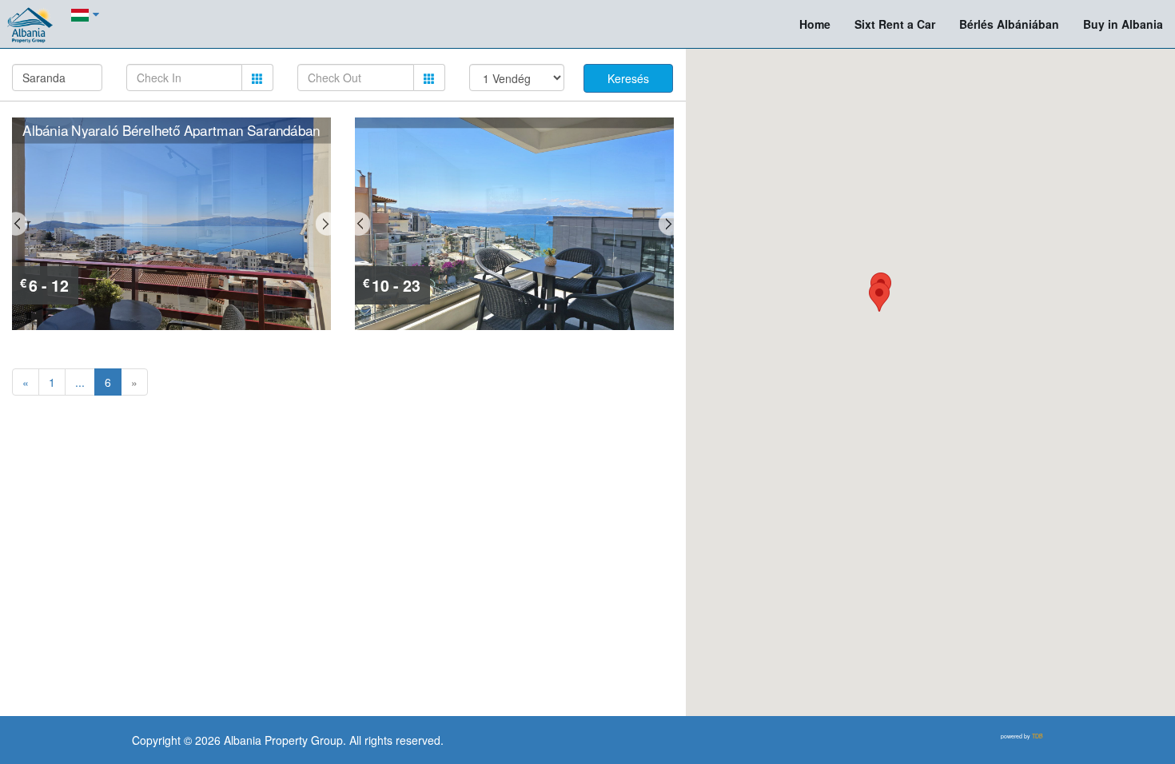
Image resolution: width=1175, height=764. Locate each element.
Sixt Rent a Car (894, 24)
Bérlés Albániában (1015, 23)
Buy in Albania (1123, 24)
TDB (1037, 736)
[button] (879, 297)
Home (814, 24)
